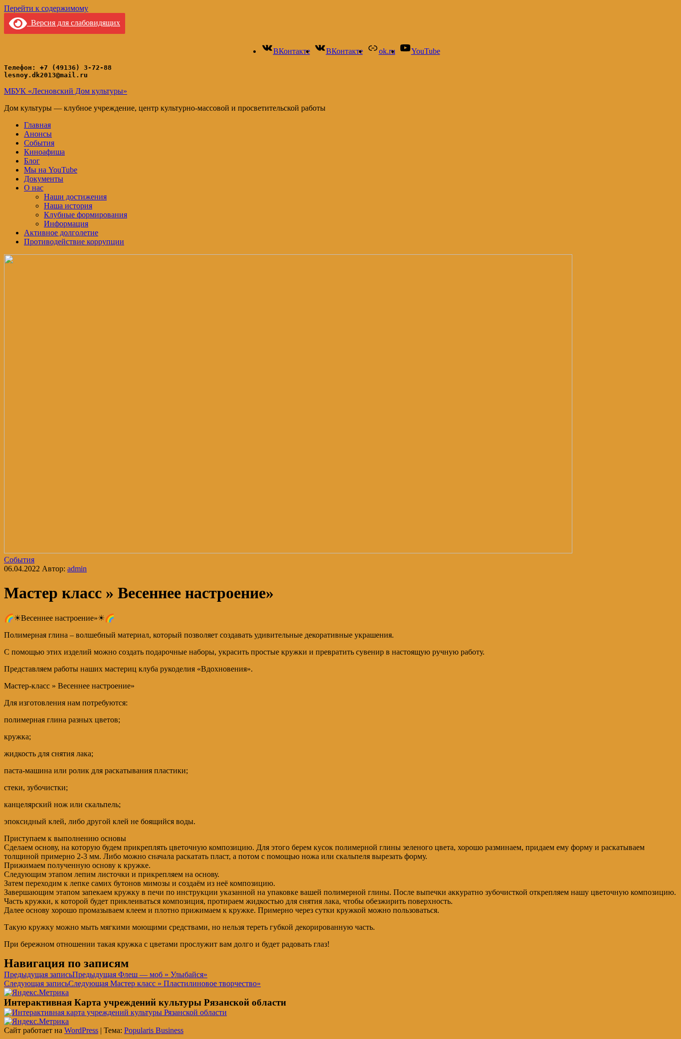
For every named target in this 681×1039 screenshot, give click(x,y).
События (39, 143)
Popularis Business (153, 1030)
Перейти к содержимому (46, 8)
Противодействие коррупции (74, 241)
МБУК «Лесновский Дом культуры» (65, 91)
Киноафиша (44, 152)
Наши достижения (75, 196)
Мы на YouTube (50, 170)
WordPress (81, 1030)
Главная (37, 125)
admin (77, 568)
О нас (33, 187)
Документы (43, 178)
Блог (32, 161)
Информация (66, 223)
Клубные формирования (85, 214)
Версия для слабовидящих (73, 22)
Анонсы (38, 134)
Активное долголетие (61, 232)
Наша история (68, 205)
